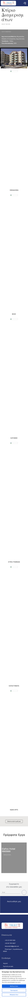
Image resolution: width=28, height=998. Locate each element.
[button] (14, 821)
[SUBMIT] (24, 892)
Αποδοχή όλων (14, 986)
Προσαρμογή (14, 990)
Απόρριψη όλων (14, 994)
